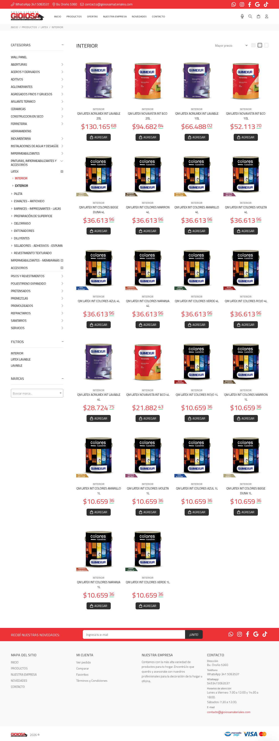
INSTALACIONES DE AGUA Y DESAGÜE (34, 146)
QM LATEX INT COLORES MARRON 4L (148, 209)
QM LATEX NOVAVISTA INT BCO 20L (147, 116)
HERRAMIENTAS (21, 131)
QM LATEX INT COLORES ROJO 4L (246, 301)
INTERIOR (57, 27)
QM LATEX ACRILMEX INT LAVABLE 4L (98, 397)
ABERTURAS (19, 64)
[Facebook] (247, 634)
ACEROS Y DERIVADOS (25, 72)
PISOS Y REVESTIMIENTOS (27, 276)
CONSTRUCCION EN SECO (27, 116)
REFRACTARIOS (21, 313)
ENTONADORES (23, 230)
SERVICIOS (18, 328)
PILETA (17, 193)
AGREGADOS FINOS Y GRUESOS (31, 94)
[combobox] (37, 393)
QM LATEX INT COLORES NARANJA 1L (98, 584)
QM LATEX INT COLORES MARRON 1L (246, 397)
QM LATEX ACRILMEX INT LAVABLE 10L (196, 116)
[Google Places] (255, 634)
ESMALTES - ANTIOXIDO (28, 201)
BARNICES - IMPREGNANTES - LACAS (37, 208)
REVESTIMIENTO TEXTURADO (32, 253)
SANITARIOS (19, 320)
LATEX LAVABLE (21, 359)
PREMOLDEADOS (22, 305)
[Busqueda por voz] (242, 16)
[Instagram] (239, 634)
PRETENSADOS (21, 291)
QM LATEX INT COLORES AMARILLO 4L (196, 209)
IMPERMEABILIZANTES (25, 153)
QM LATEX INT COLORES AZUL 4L (99, 301)
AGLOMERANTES (21, 86)
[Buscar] (250, 16)
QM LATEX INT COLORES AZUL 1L (197, 488)
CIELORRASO (22, 223)
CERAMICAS (18, 109)
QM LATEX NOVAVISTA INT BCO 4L (147, 394)
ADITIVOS (17, 79)
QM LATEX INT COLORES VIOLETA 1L (148, 490)
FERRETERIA (19, 123)
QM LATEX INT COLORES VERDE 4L (197, 301)
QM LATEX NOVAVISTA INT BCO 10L (245, 116)
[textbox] (37, 393)
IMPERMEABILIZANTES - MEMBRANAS (35, 260)
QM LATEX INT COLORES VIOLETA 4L (246, 209)
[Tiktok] (265, 634)
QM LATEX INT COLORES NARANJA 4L (147, 303)
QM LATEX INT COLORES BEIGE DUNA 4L (98, 209)
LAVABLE (16, 365)
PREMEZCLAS (19, 298)
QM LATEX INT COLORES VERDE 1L (148, 582)
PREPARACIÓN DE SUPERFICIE (32, 216)
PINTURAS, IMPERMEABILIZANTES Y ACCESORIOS (33, 162)
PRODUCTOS (29, 27)
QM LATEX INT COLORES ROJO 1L (197, 394)
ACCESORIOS (19, 267)
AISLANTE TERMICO (23, 101)
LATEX (44, 27)
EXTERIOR (21, 185)
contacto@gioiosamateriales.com (228, 712)
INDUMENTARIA (21, 138)
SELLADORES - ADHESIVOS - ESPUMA (38, 245)
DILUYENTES (21, 238)
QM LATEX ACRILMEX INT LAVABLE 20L (98, 116)
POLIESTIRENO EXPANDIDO (28, 283)
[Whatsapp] (231, 634)
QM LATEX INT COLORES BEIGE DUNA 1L (245, 490)
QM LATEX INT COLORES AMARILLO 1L (98, 490)
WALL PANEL (19, 57)
